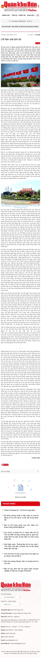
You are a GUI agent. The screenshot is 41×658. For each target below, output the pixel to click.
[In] (35, 35)
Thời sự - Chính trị (18, 15)
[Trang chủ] (2, 6)
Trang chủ (6, 15)
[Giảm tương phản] (39, 35)
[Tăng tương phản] (37, 35)
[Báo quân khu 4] (16, 586)
